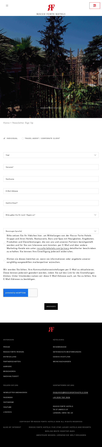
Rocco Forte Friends (13, 352)
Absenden (51, 306)
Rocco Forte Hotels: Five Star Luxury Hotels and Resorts (60, 427)
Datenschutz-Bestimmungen (67, 352)
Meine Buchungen (62, 361)
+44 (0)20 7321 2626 (61, 397)
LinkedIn (7, 412)
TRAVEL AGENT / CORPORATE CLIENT (42, 138)
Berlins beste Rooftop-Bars (60, 431)
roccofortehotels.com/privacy (53, 248)
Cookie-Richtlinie (62, 357)
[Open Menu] (7, 5)
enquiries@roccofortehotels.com (70, 392)
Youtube (7, 407)
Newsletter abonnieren (15, 392)
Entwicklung (9, 357)
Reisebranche (60, 347)
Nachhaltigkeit (11, 376)
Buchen (94, 5)
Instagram (8, 402)
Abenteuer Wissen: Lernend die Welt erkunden (61, 435)
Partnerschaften (12, 361)
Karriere (7, 366)
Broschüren (9, 371)
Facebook (8, 397)
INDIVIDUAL (12, 138)
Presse (6, 347)
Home (6, 122)
